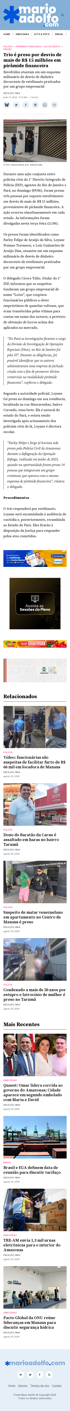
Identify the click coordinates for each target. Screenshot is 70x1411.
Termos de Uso (39, 1385)
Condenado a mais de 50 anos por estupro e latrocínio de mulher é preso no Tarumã (34, 994)
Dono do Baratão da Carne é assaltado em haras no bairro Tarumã (31, 839)
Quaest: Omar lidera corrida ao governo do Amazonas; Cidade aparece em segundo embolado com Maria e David (33, 1092)
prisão (7, 49)
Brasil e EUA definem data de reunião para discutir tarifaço (32, 1170)
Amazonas (22, 34)
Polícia (8, 46)
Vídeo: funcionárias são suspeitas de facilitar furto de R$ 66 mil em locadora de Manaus (34, 762)
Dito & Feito (42, 34)
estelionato (52, 46)
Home (6, 34)
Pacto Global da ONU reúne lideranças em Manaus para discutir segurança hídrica (29, 1322)
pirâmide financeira (28, 46)
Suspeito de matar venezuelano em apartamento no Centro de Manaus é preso (33, 917)
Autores (23, 1385)
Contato (57, 1385)
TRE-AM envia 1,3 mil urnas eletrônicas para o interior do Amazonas (31, 1245)
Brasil (59, 34)
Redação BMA (11, 93)
